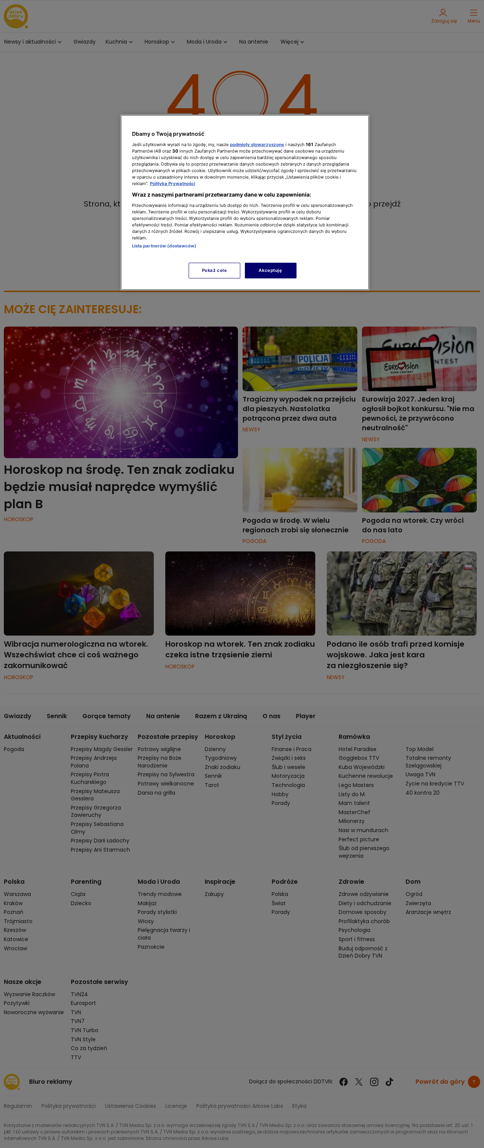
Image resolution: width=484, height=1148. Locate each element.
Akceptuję (270, 270)
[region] (245, 202)
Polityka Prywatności (172, 183)
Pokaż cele (214, 270)
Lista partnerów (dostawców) (164, 246)
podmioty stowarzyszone (257, 144)
